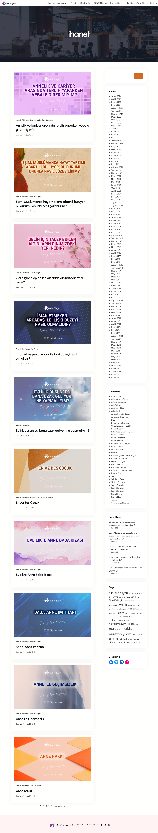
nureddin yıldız (120, 628)
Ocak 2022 (116, 152)
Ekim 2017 (115, 229)
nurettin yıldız (120, 634)
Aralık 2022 (116, 128)
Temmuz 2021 (117, 170)
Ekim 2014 (115, 330)
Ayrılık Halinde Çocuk (120, 414)
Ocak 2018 (115, 220)
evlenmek (113, 605)
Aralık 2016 (116, 253)
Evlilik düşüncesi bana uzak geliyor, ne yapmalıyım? (52, 430)
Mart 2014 (115, 351)
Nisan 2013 (116, 360)
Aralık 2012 (116, 371)
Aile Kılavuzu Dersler (120, 399)
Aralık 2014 (116, 324)
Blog (113, 420)
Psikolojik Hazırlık (118, 467)
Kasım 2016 (116, 256)
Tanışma (114, 500)
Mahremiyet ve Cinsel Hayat (123, 455)
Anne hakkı (24, 791)
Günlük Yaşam (117, 449)
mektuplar (121, 620)
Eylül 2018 (115, 211)
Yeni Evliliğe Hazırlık (120, 503)
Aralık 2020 (116, 191)
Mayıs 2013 (116, 357)
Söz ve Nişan (116, 497)
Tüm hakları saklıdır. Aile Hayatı (88, 825)
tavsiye (130, 639)
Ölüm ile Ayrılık (118, 464)
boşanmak (122, 597)
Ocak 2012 (115, 377)
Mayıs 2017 (116, 244)
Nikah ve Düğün (118, 461)
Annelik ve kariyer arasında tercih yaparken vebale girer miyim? (52, 127)
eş (141, 609)
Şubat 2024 (116, 96)
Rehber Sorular (117, 473)
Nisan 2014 (116, 348)
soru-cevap (115, 638)
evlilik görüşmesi (134, 605)
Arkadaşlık (20, 349)
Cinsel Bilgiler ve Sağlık (121, 426)
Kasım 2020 (116, 194)
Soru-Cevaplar (47, 120)
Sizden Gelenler (118, 482)
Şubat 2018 (116, 217)
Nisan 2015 (116, 312)
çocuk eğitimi (130, 642)
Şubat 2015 (116, 318)
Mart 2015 (115, 315)
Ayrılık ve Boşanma (119, 417)
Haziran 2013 (116, 354)
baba (136, 593)
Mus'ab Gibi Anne (119, 458)
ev (129, 600)
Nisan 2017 (116, 247)
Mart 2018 (115, 214)
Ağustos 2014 (117, 336)
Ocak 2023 (116, 126)
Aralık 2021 (116, 155)
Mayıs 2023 (116, 117)
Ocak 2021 (115, 188)
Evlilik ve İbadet (118, 438)
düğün (137, 597)
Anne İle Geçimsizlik (30, 719)
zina (117, 642)
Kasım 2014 (116, 327)
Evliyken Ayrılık (118, 446)
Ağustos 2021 (117, 167)
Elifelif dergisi (116, 600)
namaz (128, 620)
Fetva (120, 613)
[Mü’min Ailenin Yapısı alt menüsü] (67, 3)
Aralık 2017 (116, 223)
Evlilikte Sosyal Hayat (120, 443)
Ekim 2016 (115, 259)
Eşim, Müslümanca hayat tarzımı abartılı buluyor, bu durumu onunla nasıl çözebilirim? (50, 204)
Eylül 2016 (115, 262)
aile (111, 593)
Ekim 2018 (115, 208)
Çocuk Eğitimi (117, 429)
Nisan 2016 (116, 277)
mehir (138, 617)
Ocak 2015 (115, 321)
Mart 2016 (115, 280)
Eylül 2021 (115, 164)
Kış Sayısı (132, 617)
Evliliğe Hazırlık (117, 435)
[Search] (138, 76)
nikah (131, 623)
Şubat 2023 (116, 123)
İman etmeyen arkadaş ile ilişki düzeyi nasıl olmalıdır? (46, 356)
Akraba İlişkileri (117, 408)
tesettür (136, 639)
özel (138, 642)
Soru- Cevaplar (35, 120)
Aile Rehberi (116, 405)
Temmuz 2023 (117, 111)
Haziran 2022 (117, 143)
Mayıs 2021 (116, 176)
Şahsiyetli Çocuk (36, 497)
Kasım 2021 (116, 158)
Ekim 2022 (116, 134)
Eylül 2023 (115, 105)
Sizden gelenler (137, 635)
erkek (126, 600)
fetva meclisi (130, 613)
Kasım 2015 (116, 291)
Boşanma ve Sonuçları (120, 423)
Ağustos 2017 (117, 235)
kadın (125, 617)
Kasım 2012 (116, 374)
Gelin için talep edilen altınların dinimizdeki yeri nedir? (49, 280)
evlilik (122, 605)
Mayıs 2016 (116, 274)
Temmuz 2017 (117, 238)
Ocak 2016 (115, 285)
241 (47, 806)
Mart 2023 (115, 120)
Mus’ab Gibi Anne (22, 120)
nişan (137, 624)
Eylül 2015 (115, 297)
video (112, 642)
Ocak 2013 (115, 368)
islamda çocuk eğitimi (115, 617)
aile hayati (121, 593)
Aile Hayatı (116, 396)
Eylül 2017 (115, 232)
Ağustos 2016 (117, 265)
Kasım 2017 (116, 226)
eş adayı (112, 613)
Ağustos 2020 (117, 203)
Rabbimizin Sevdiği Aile (121, 470)
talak (125, 639)
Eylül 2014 (115, 333)
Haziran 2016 (116, 271)
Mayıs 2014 (116, 345)
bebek (140, 593)
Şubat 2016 (116, 282)
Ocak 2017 (115, 250)
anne (131, 593)
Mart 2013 (115, 362)
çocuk (122, 642)
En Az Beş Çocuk (27, 503)
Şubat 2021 (116, 185)
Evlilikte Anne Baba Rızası (34, 575)
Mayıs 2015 (116, 309)
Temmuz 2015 (117, 303)
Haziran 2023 (117, 114)
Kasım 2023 (116, 102)
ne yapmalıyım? (118, 623)
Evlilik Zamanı (117, 441)
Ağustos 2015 (117, 300)
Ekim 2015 (115, 294)
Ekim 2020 (116, 197)
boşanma (113, 596)
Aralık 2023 (116, 99)
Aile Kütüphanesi (118, 402)
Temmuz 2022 (117, 140)
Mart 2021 (115, 182)
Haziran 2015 (116, 306)
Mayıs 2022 (116, 146)
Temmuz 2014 (117, 339)
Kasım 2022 (116, 132)
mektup (113, 620)
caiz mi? (130, 597)
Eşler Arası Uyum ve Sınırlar (123, 432)
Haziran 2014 (116, 342)
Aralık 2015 (116, 288)
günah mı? (139, 613)
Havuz (114, 452)
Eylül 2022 (115, 137)
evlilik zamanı (133, 609)
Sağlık (113, 476)
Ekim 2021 (115, 161)
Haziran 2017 (116, 241)
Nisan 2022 (116, 149)
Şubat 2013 (116, 365)
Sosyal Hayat (116, 494)
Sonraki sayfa (58, 806)
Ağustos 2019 (117, 206)
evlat (132, 600)
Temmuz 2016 (117, 268)
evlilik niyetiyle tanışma (117, 609)
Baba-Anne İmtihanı (30, 647)
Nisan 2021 (116, 179)
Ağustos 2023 (117, 108)
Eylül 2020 (115, 200)
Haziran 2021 (116, 173)
